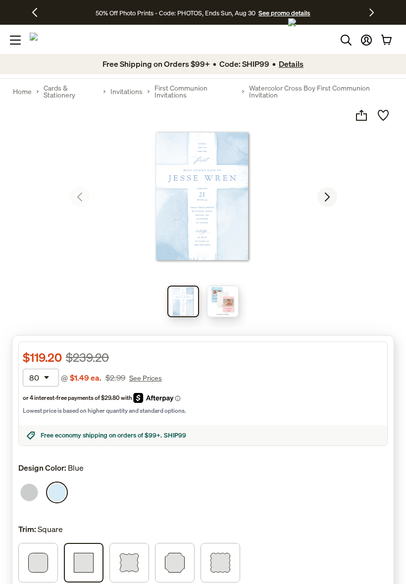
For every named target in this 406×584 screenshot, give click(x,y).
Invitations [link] (126, 91)
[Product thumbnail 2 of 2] (223, 301)
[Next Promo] (371, 12)
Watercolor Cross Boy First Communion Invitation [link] (309, 91)
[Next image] (327, 197)
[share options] (361, 115)
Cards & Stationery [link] (59, 91)
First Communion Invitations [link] (180, 91)
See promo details (284, 12)
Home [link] (22, 91)
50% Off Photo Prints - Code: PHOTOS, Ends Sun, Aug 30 (175, 12)
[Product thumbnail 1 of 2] (183, 301)
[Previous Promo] (38, 12)
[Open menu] (15, 40)
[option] (29, 492)
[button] (366, 40)
